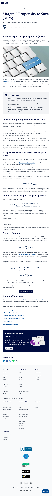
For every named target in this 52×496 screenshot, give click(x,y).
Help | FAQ (37, 405)
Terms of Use (24, 487)
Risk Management (23, 416)
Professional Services (7, 412)
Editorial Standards (7, 382)
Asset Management (23, 418)
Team (4, 377)
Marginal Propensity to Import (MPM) (14, 318)
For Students (38, 375)
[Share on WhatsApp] (13, 361)
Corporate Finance (7, 407)
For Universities (6, 416)
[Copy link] (17, 361)
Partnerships (5, 391)
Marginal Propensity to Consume (12, 313)
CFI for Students (6, 384)
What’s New (5, 437)
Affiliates (4, 393)
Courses (21, 398)
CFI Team (10, 27)
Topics (20, 393)
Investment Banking (23, 409)
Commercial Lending (23, 414)
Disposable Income (9, 321)
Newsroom (5, 396)
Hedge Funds (22, 421)
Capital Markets (22, 412)
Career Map (21, 428)
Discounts (37, 379)
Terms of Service (31, 487)
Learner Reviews (6, 389)
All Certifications (22, 389)
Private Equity (22, 423)
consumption (18, 125)
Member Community (7, 434)
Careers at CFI (6, 379)
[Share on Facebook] (7, 361)
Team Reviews (6, 418)
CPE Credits (5, 386)
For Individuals (38, 372)
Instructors (5, 375)
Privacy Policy (16, 487)
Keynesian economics (9, 81)
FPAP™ (20, 375)
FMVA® (20, 372)
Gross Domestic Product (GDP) (27, 162)
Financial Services (7, 409)
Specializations (22, 396)
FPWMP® (21, 384)
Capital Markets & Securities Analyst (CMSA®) (31, 300)
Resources (5, 439)
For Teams (37, 377)
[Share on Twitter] (10, 361)
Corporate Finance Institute (4, 2)
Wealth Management (23, 425)
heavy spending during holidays (27, 254)
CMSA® (20, 377)
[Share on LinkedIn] (4, 361)
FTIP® (20, 386)
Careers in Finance (23, 405)
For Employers (6, 414)
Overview (5, 372)
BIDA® (20, 382)
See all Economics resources (10, 324)
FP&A (20, 407)
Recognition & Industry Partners (10, 398)
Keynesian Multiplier (9, 310)
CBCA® (20, 379)
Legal (36, 407)
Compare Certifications (24, 391)
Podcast (4, 441)
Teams (4, 405)
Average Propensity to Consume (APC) (14, 315)
